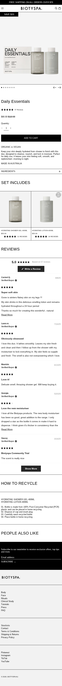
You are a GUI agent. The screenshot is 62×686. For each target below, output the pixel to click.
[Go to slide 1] (1, 87)
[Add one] (10, 128)
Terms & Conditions (10, 631)
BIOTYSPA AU (12, 677)
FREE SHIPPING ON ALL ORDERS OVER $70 (31, 2)
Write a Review (34, 269)
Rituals (4, 598)
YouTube (5, 661)
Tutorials (5, 604)
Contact (4, 628)
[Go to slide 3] (5, 87)
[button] (56, 8)
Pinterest (5, 652)
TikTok (4, 658)
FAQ (3, 610)
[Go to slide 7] (14, 87)
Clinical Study (7, 601)
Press (4, 607)
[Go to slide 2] (3, 87)
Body (3, 592)
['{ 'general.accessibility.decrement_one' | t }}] (2, 128)
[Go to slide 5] (9, 87)
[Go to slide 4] (7, 87)
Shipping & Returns (10, 634)
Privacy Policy (7, 637)
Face (3, 595)
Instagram (5, 655)
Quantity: (5, 123)
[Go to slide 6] (12, 87)
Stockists (5, 625)
